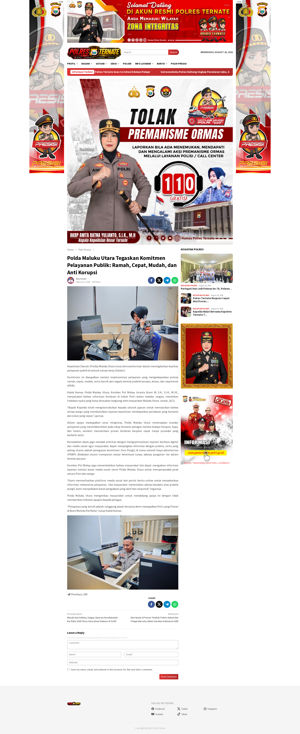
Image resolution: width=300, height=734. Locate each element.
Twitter (184, 708)
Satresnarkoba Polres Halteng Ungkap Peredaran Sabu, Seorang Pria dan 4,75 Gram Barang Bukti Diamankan (158, 72)
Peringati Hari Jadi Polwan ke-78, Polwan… (206, 288)
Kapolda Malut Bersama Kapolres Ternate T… (212, 313)
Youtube (159, 714)
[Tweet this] (159, 280)
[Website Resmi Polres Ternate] (94, 52)
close (61, 1)
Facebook (160, 708)
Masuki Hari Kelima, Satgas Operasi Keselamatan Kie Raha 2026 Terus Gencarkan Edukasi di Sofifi (92, 617)
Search (173, 52)
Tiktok (184, 714)
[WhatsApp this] (174, 280)
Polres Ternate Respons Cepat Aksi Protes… (211, 300)
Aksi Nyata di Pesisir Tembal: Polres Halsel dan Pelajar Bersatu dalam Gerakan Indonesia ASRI (154, 617)
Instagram (212, 708)
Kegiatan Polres (189, 285)
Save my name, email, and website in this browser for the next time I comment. (112, 669)
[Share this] (151, 280)
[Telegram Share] (167, 280)
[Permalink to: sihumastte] (70, 280)
